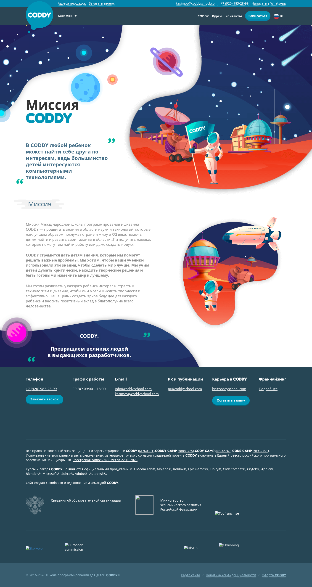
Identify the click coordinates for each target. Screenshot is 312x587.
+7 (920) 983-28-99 (235, 3)
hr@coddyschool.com (229, 388)
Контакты (233, 16)
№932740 (223, 451)
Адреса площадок (72, 3)
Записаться (257, 16)
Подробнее (268, 388)
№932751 (261, 451)
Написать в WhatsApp (269, 3)
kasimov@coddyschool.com (196, 3)
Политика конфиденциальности (231, 575)
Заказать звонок (101, 3)
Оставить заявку (231, 400)
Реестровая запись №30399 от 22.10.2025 (105, 460)
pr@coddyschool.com (185, 388)
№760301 (146, 451)
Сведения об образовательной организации (86, 500)
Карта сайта (190, 575)
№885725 (186, 451)
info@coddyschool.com (133, 388)
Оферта (274, 575)
